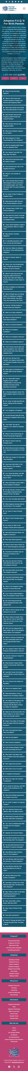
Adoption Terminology (14, 1009)
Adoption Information (14, 1004)
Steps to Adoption (14, 964)
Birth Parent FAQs (14, 945)
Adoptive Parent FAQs (14, 969)
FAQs (14, 1006)
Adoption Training (14, 973)
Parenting (14, 987)
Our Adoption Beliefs (14, 1032)
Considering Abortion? (14, 950)
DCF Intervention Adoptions (14, 947)
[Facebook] (6, 1)
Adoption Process (14, 962)
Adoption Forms (14, 1016)
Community (14, 990)
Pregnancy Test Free (14, 943)
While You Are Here (14, 1011)
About (14, 1028)
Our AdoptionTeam (14, 1037)
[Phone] (15, 1)
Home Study (14, 971)
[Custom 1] (18, 1)
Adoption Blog (14, 1018)
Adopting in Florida (14, 959)
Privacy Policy (14, 1013)
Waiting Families (14, 975)
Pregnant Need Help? (14, 940)
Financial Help (14, 994)
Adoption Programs (14, 966)
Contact (14, 1030)
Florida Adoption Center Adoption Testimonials (14, 1040)
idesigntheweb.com (18, 1062)
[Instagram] (12, 1)
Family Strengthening (14, 992)
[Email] (21, 1)
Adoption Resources (14, 985)
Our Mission (14, 1034)
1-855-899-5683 (10, 75)
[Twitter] (9, 1)
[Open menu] (24, 8)
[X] (14, 1067)
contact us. (17, 53)
